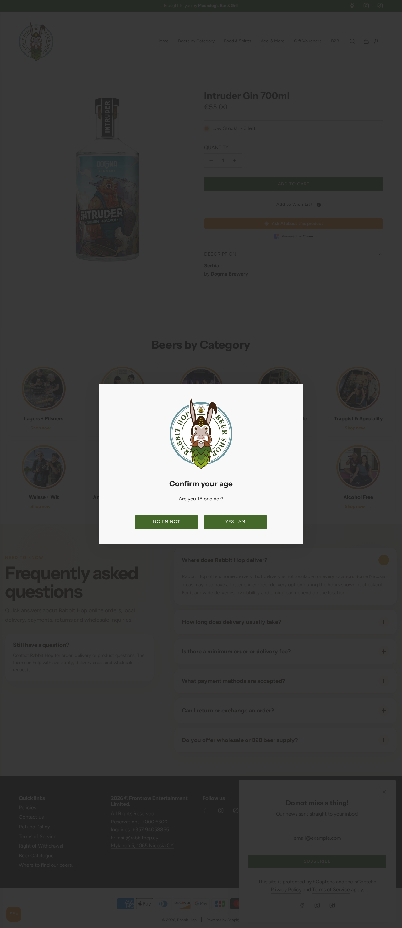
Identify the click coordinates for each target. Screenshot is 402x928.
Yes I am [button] (235, 521)
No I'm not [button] (166, 521)
